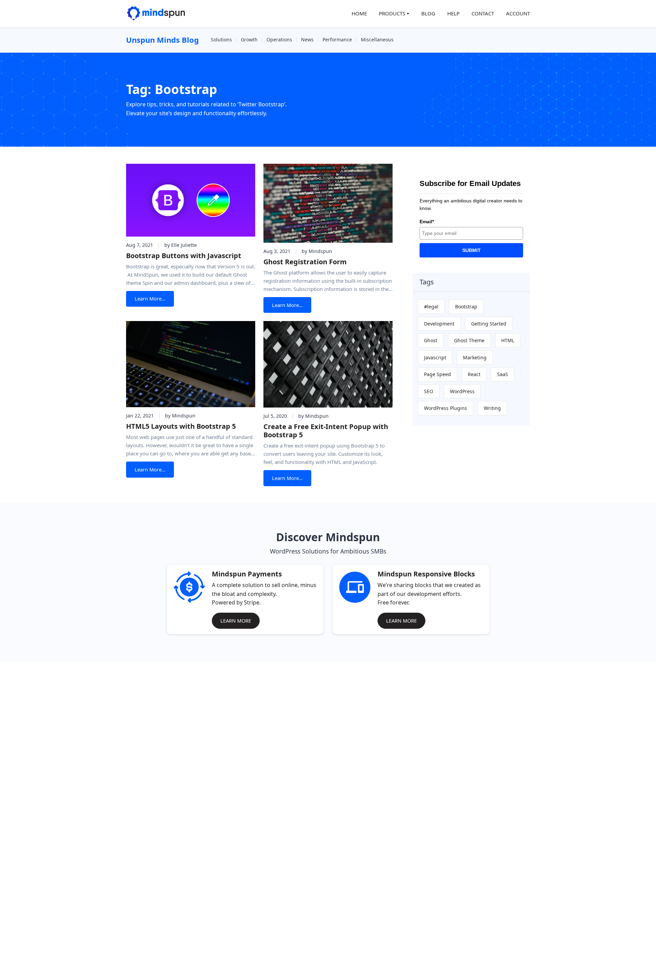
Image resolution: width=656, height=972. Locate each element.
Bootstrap (466, 306)
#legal (431, 306)
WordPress (462, 391)
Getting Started (488, 323)
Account (518, 13)
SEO (428, 391)
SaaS (502, 374)
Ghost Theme (469, 340)
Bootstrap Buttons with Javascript (183, 255)
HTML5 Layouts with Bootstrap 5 (181, 426)
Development (439, 323)
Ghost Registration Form (305, 261)
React (474, 374)
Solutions (221, 39)
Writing (492, 408)
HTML (507, 340)
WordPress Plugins (445, 408)
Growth (249, 39)
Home (359, 13)
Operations (279, 39)
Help (453, 13)
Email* (427, 221)
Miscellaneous (377, 39)
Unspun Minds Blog (162, 40)
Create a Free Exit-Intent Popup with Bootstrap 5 (325, 430)
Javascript (435, 357)
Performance (337, 39)
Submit (471, 250)
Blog (428, 13)
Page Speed (437, 374)
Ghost (430, 340)
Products (392, 13)
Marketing (475, 357)
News (307, 39)
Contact (483, 13)
